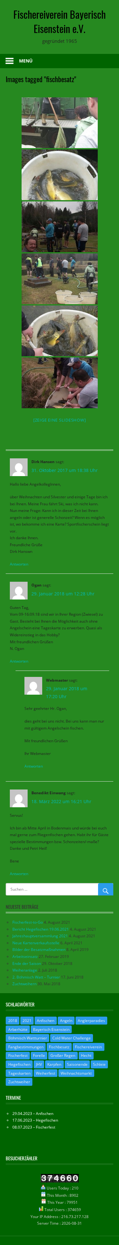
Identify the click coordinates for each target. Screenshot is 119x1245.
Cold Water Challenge (71, 1038)
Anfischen (45, 1020)
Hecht (86, 1055)
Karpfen (54, 1064)
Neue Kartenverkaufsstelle (35, 943)
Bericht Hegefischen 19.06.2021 (40, 929)
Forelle (39, 1055)
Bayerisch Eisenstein (51, 1029)
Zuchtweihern (24, 983)
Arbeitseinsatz (25, 956)
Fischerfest (18, 1055)
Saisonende (77, 1064)
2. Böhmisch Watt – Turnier (36, 977)
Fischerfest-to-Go (27, 922)
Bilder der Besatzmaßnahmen (38, 949)
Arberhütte (18, 1029)
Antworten (19, 564)
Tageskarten (19, 1073)
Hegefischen (19, 1064)
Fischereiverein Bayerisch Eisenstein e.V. (59, 21)
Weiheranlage (24, 970)
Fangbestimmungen (25, 1047)
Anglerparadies (91, 1020)
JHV (39, 1064)
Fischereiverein (88, 1047)
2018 (12, 1020)
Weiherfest (45, 1073)
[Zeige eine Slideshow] (59, 420)
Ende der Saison (26, 963)
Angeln (66, 1020)
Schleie (99, 1064)
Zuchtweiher (19, 1081)
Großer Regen (62, 1055)
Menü (26, 61)
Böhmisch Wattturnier (27, 1038)
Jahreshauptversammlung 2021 (40, 936)
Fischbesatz (59, 1047)
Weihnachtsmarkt (76, 1073)
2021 (27, 1020)
